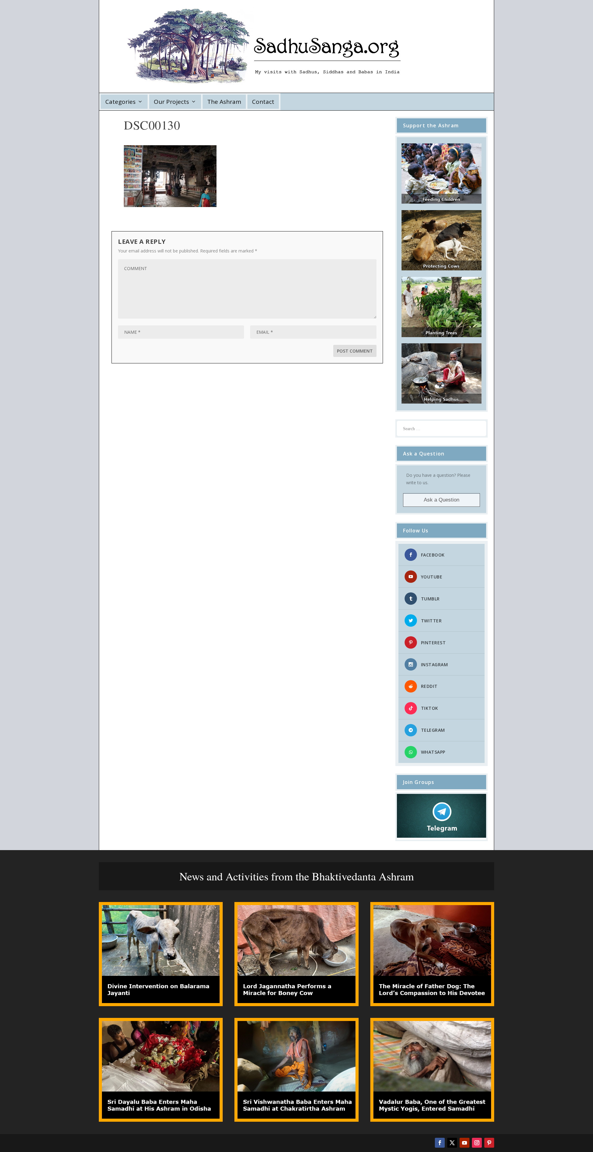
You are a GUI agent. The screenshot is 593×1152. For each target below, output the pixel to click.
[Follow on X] (452, 1143)
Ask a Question (441, 500)
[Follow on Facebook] (440, 1143)
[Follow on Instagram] (477, 1143)
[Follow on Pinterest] (489, 1143)
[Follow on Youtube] (464, 1143)
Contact (263, 101)
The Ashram (224, 101)
